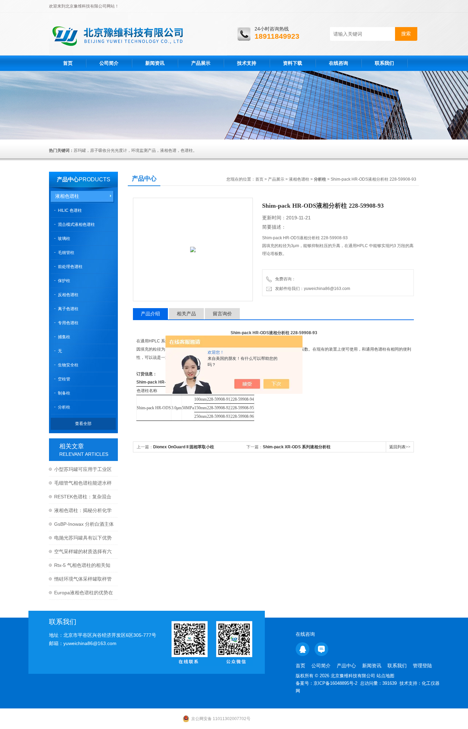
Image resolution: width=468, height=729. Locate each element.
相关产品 (186, 313)
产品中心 (68, 179)
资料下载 (292, 63)
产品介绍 (150, 313)
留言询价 (222, 313)
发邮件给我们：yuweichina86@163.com (311, 288)
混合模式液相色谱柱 (76, 224)
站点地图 (385, 675)
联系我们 (384, 63)
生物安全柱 (68, 365)
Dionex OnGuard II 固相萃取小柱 (183, 447)
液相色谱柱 (67, 196)
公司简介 (109, 63)
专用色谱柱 (68, 322)
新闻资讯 (154, 63)
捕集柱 (64, 337)
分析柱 (64, 407)
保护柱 (64, 280)
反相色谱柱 (68, 294)
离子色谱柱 (68, 308)
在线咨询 (338, 63)
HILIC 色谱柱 (70, 210)
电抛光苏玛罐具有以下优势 (83, 537)
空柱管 (64, 379)
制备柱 (64, 393)
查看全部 (83, 423)
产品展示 (200, 63)
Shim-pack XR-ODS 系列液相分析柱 (297, 447)
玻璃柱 (64, 238)
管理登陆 (422, 665)
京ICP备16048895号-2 (335, 683)
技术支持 (246, 63)
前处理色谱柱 (70, 266)
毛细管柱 (66, 252)
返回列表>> (399, 447)
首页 (68, 63)
